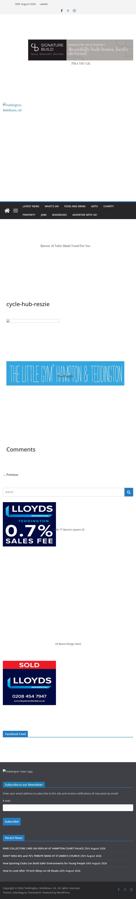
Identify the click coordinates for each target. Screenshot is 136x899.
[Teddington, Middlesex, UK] (7, 210)
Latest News (31, 206)
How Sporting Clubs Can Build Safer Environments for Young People (44, 863)
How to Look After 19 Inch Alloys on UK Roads (31, 870)
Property (29, 214)
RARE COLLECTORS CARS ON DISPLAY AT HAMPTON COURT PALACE (43, 848)
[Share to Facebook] (9, 314)
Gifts (94, 206)
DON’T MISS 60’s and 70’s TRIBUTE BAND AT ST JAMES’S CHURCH (41, 856)
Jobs (44, 214)
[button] (80, 107)
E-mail (7, 800)
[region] (80, 107)
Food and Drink (75, 206)
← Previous (10, 475)
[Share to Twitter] (15, 314)
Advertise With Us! (84, 214)
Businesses (59, 214)
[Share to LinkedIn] (22, 314)
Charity (108, 206)
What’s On (52, 206)
